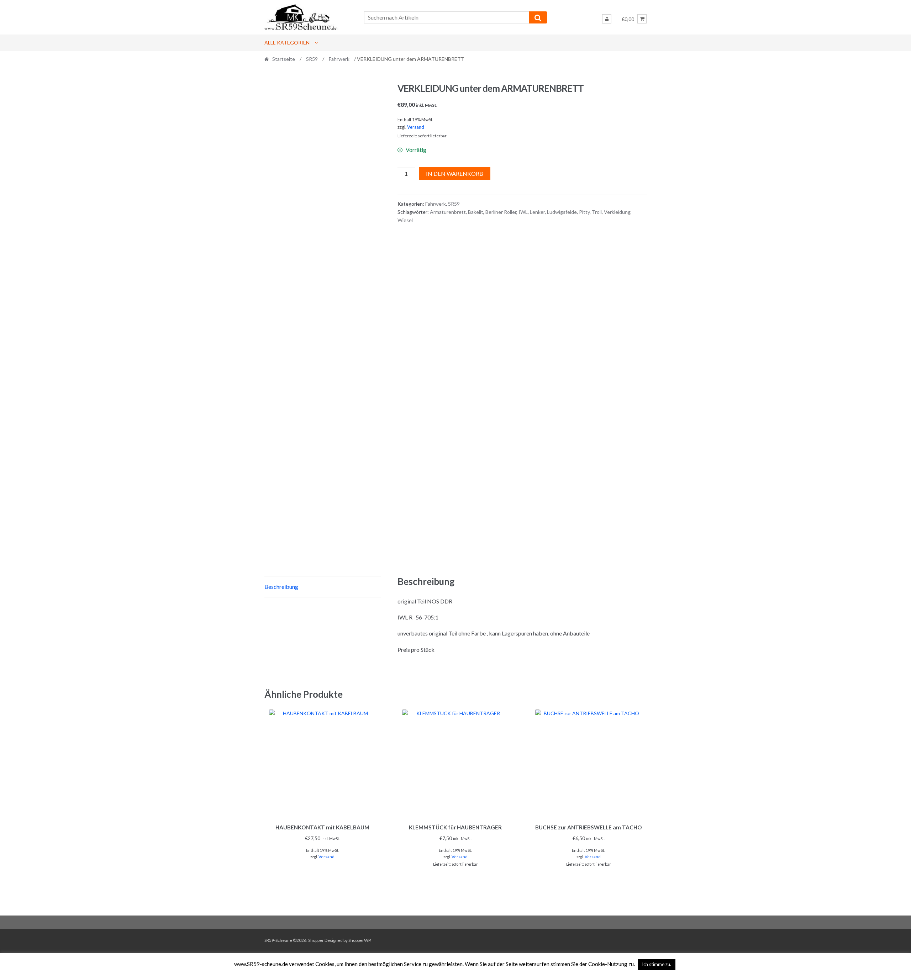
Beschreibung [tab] (281, 586)
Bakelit (475, 212)
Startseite (283, 59)
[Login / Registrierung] (606, 18)
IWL (523, 212)
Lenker (537, 212)
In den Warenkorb (454, 173)
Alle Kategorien (287, 42)
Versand (415, 127)
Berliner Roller (500, 212)
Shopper (316, 940)
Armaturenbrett (448, 212)
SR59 (312, 59)
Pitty (584, 212)
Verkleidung (617, 212)
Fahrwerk (339, 59)
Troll (597, 212)
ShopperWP (359, 940)
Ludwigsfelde (562, 212)
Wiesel (405, 220)
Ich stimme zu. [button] (656, 964)
